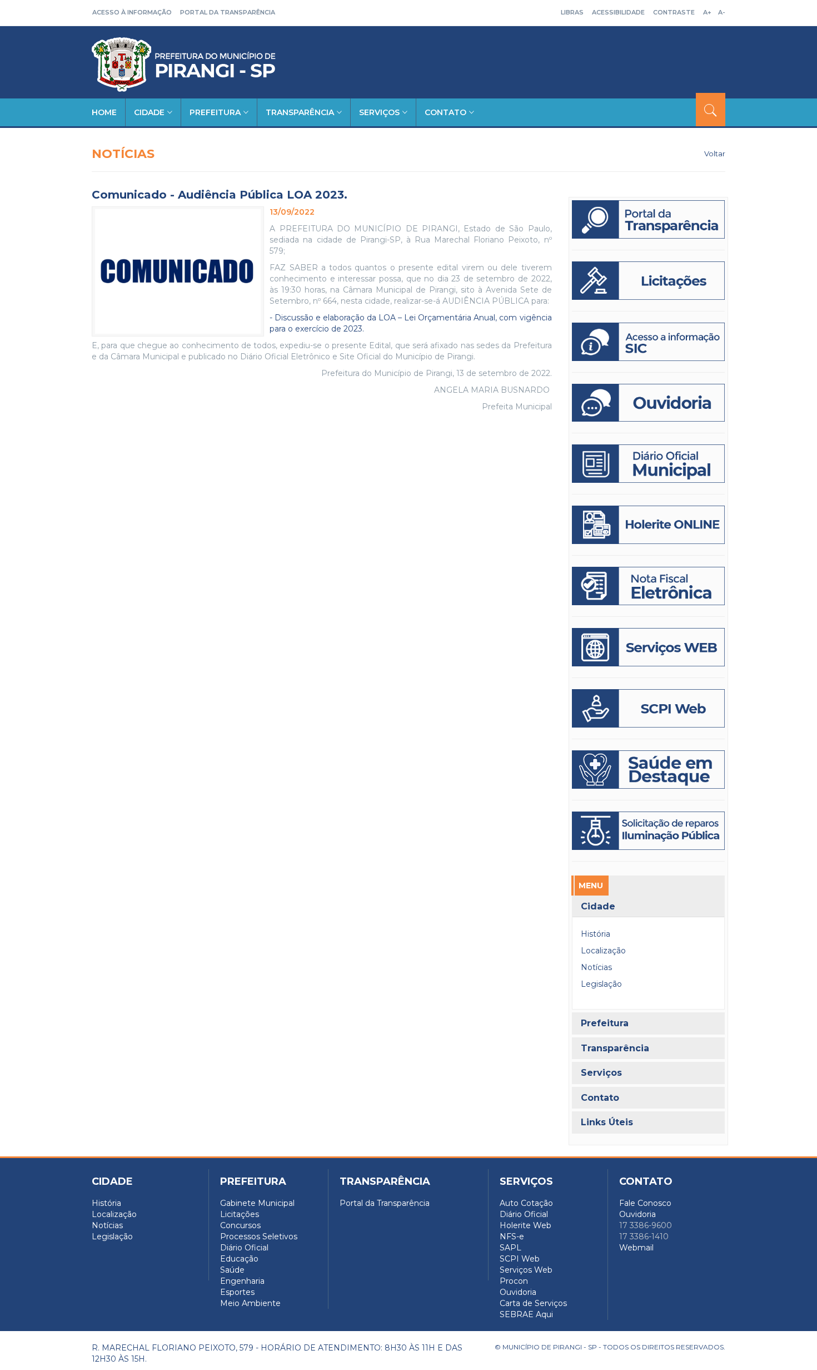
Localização (603, 951)
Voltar (714, 153)
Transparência (300, 112)
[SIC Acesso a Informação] (648, 342)
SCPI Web (520, 1259)
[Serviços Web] (648, 647)
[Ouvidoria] (648, 403)
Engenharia (242, 1281)
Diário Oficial (244, 1248)
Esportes (237, 1292)
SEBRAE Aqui (526, 1314)
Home (104, 112)
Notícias (596, 967)
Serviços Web (526, 1270)
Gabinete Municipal (257, 1203)
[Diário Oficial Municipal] (648, 463)
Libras (572, 12)
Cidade (149, 112)
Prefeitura (215, 112)
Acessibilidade (618, 12)
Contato (445, 112)
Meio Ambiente (250, 1303)
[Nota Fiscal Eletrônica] (648, 586)
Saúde (232, 1270)
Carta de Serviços (533, 1303)
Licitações (239, 1214)
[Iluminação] (648, 769)
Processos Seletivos (258, 1236)
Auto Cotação (526, 1203)
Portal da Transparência (227, 12)
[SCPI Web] (648, 708)
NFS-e (512, 1236)
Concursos (240, 1225)
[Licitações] (648, 280)
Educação (239, 1259)
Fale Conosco (645, 1203)
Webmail (636, 1248)
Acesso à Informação (132, 12)
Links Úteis (607, 1122)
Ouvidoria (518, 1292)
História (595, 934)
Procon (514, 1281)
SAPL (510, 1248)
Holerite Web (525, 1225)
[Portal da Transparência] (648, 219)
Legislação (601, 984)
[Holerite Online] (648, 525)
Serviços (379, 112)
